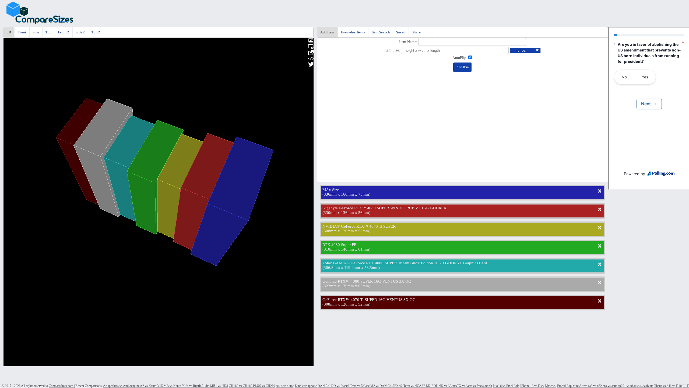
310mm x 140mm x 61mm (346, 249)
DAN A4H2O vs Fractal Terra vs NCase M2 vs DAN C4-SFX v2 (360, 386)
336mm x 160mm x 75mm (346, 194)
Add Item (327, 32)
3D (9, 32)
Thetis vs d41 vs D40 (668, 386)
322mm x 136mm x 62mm (346, 286)
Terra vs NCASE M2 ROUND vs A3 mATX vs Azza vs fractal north (447, 386)
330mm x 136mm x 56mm (346, 212)
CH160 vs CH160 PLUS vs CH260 (252, 386)
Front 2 (63, 32)
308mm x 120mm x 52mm (346, 231)
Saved (400, 32)
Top (48, 32)
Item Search (380, 32)
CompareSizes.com (61, 386)
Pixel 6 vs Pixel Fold (506, 386)
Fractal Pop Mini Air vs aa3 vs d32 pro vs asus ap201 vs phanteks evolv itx (605, 386)
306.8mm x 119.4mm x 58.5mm (351, 267)
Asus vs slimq (285, 386)
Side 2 (80, 32)
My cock (550, 386)
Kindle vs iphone (306, 386)
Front (21, 32)
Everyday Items (353, 32)
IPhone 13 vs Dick (532, 386)
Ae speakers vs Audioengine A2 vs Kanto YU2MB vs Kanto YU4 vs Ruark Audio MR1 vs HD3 (165, 386)
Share (416, 32)
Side (36, 32)
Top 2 (96, 32)
